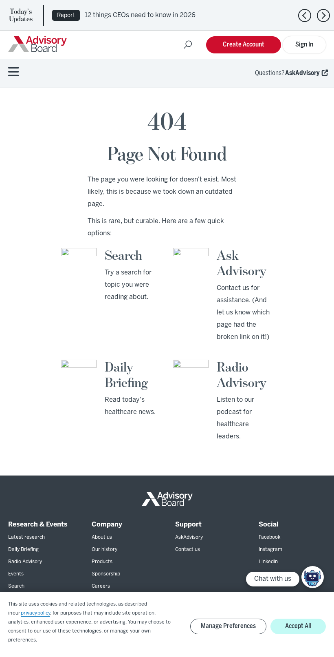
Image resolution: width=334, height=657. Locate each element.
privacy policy (35, 613)
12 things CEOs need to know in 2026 (140, 15)
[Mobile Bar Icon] (13, 72)
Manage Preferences (228, 626)
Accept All (298, 626)
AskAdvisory (302, 73)
